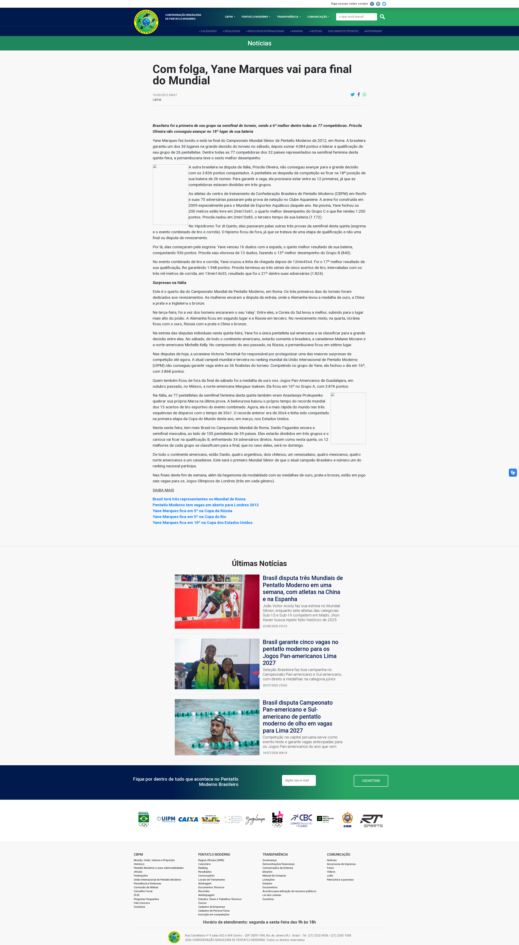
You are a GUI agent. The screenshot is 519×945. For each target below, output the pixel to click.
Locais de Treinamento (211, 879)
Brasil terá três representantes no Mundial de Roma (199, 499)
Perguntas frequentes (146, 899)
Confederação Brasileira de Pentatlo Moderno (183, 16)
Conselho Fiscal (143, 891)
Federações (141, 875)
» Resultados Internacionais (265, 31)
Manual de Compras (274, 875)
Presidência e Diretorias (147, 883)
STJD (136, 895)
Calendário (204, 864)
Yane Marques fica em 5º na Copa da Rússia (192, 510)
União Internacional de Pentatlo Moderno (157, 879)
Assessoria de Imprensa (341, 864)
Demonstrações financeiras (279, 864)
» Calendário (208, 31)
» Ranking (296, 31)
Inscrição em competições (213, 914)
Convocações (206, 875)
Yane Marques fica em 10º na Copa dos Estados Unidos (202, 522)
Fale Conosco (142, 902)
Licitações (269, 879)
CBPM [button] (229, 16)
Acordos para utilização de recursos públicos (289, 891)
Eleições (267, 871)
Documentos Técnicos (343, 31)
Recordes (204, 891)
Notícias (332, 860)
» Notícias (315, 31)
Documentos (270, 887)
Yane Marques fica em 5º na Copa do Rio (189, 516)
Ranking (203, 867)
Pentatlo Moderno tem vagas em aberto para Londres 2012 (206, 505)
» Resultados (231, 31)
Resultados (205, 871)
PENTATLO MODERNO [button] (255, 16)
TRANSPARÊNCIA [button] (288, 16)
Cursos (202, 902)
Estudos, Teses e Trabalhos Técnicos (220, 899)
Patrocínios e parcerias (340, 879)
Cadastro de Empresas (211, 906)
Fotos (330, 867)
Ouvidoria (139, 906)
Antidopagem (373, 31)
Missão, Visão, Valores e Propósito (154, 860)
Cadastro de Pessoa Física (213, 910)
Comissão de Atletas (146, 887)
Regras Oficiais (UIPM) (211, 860)
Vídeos (331, 871)
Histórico (139, 864)
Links (330, 875)
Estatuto (267, 883)
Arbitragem (204, 883)
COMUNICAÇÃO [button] (317, 16)
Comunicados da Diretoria (278, 867)
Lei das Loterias (272, 895)
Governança (270, 860)
